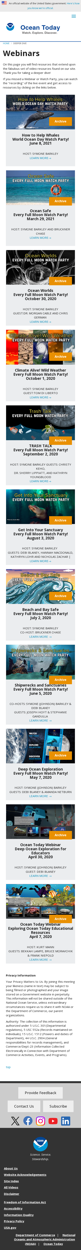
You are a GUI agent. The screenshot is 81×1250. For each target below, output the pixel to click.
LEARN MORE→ (40, 158)
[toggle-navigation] (73, 16)
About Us (11, 1168)
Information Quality (19, 1215)
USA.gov (10, 1227)
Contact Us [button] (24, 1106)
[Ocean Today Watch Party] (40, 422)
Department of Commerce (35, 1235)
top (8, 1067)
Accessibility (13, 1208)
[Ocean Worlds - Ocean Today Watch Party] (40, 267)
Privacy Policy (14, 1221)
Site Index (11, 1181)
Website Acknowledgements (25, 1175)
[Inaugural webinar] (40, 901)
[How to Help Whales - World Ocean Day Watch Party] (40, 112)
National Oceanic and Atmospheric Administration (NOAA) (44, 1239)
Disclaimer (11, 1194)
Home (6, 43)
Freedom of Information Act (25, 1202)
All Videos (11, 1187)
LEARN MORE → (40, 636)
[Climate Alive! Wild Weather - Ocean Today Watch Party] (40, 347)
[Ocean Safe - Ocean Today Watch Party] (40, 187)
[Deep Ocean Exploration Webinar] (40, 821)
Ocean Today (40, 27)
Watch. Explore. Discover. (39, 33)
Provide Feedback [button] (40, 1092)
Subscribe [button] (58, 1106)
